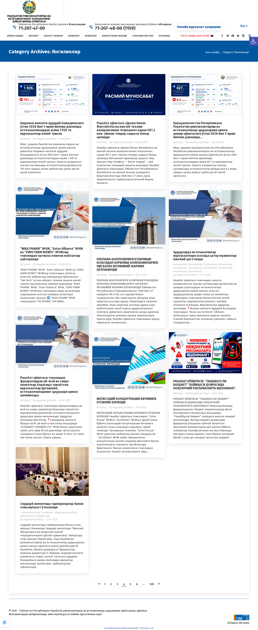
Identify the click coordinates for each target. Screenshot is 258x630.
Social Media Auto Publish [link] (115, 628)
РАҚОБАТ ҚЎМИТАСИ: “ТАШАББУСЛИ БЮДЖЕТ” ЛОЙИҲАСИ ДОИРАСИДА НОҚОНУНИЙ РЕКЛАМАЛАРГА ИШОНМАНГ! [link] (204, 384)
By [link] (44, 138)
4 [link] (124, 584)
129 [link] (152, 584)
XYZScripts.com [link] (147, 628)
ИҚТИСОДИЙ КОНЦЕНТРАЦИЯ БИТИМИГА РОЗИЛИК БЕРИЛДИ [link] (126, 400)
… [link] (144, 584)
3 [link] (117, 584)
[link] (253, 41)
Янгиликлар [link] (180, 264)
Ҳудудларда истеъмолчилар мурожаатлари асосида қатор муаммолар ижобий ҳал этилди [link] (205, 255)
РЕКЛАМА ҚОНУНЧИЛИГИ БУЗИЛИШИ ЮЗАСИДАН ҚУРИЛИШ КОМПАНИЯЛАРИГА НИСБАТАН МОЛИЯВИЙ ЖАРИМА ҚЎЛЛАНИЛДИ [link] (127, 264)
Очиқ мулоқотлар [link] (30, 512)
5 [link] (130, 584)
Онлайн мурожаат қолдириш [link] (199, 27)
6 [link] (137, 584)
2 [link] (111, 584)
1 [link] (104, 584)
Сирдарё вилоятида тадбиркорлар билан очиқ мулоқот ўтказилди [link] (51, 505)
